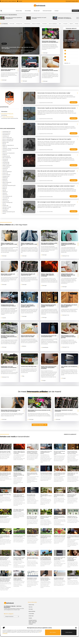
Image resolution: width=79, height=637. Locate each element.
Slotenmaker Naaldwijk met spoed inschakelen (8, 70)
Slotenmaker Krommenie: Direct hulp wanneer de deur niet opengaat (18, 48)
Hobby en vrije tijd (6, 165)
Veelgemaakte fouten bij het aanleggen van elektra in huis (59, 558)
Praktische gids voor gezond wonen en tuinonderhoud (4, 558)
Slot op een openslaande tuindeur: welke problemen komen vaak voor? (28, 305)
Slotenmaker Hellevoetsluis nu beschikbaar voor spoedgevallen (29, 70)
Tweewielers (5, 197)
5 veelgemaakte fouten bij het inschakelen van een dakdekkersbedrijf (45, 558)
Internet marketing (6, 171)
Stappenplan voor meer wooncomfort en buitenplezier (9, 367)
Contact (56, 10)
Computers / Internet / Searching (9, 148)
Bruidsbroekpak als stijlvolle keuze (4, 517)
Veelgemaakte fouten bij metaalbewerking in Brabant (8, 305)
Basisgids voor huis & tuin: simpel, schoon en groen (59, 536)
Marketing (4, 177)
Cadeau (4, 146)
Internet (4, 170)
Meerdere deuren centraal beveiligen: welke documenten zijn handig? (9, 336)
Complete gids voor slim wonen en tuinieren (32, 536)
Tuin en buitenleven (6, 196)
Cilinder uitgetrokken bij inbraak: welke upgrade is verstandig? (47, 275)
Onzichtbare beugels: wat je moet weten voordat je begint (73, 536)
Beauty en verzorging (6, 140)
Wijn (3, 203)
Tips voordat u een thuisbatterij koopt (69, 367)
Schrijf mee (31, 615)
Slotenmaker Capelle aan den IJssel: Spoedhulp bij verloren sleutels (57, 108)
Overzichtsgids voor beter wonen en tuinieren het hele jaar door (68, 336)
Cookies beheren (68, 632)
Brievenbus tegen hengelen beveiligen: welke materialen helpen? (56, 186)
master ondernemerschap (7, 116)
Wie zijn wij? (37, 10)
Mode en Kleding (6, 182)
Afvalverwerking (5, 132)
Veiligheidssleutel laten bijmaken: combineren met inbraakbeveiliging (68, 275)
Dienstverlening (5, 149)
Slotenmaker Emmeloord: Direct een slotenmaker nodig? (54, 93)
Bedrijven (4, 142)
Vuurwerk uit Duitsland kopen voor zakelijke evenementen (54, 155)
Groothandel (5, 163)
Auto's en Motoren (6, 137)
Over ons (30, 606)
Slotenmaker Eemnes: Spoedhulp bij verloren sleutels (50, 70)
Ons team (31, 609)
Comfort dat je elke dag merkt (28, 366)
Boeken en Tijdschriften (7, 145)
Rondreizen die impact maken (72, 578)
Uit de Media (28, 10)
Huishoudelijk (5, 166)
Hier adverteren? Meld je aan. (7, 113)
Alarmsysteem (5, 134)
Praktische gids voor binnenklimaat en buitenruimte (71, 495)
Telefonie (4, 191)
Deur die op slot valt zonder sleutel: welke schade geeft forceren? (56, 171)
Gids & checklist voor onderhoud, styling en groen (5, 536)
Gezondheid (4, 162)
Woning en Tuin (5, 207)
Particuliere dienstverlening (8, 185)
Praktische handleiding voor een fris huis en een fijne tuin (59, 517)
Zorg (3, 213)
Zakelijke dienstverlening (7, 211)
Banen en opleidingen (7, 139)
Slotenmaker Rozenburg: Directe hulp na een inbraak (53, 124)
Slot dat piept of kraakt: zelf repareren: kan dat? (28, 274)
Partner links (19, 10)
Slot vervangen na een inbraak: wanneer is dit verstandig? (54, 202)
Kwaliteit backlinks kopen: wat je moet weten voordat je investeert (33, 622)
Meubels (4, 179)
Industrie (4, 168)
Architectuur (5, 136)
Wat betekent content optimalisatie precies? (32, 578)
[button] (76, 627)
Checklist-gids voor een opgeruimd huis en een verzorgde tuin (45, 536)
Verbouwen (4, 200)
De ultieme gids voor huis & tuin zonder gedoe (19, 536)
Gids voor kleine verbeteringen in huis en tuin (46, 495)
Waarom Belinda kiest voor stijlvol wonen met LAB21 (28, 336)
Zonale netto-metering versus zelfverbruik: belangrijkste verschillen (48, 367)
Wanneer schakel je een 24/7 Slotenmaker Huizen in (32, 558)
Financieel (4, 159)
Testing (3, 193)
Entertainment (5, 156)
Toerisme (4, 194)
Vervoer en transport (6, 202)
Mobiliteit (4, 180)
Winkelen (4, 205)
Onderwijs (4, 183)
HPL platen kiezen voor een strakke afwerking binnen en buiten (18, 510)
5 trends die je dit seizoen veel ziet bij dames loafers (48, 336)
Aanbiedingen (5, 131)
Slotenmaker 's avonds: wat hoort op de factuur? (8, 274)
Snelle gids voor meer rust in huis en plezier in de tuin (59, 495)
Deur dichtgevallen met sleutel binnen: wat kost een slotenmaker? (69, 305)
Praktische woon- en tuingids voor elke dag (72, 517)
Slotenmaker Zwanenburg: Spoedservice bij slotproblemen (50, 42)
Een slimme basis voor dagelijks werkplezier (59, 578)
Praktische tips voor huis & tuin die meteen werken (45, 517)
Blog (3, 143)
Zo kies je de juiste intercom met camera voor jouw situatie (45, 579)
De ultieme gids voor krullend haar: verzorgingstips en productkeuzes (72, 559)
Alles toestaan (53, 632)
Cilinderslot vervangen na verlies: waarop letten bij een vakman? (68, 244)
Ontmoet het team (47, 10)
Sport (3, 190)
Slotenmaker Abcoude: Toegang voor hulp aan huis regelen (54, 139)
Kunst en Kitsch (5, 174)
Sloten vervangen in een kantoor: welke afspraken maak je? (9, 244)
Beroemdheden (32, 611)
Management (5, 176)
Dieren (3, 151)
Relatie (3, 188)
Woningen (4, 43)
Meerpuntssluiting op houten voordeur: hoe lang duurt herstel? (48, 305)
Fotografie (4, 160)
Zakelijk (4, 210)
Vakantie (4, 199)
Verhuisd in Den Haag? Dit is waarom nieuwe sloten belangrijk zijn (32, 517)
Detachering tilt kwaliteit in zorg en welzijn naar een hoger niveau (19, 558)
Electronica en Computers (7, 153)
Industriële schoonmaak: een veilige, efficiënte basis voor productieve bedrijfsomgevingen (5, 579)
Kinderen (4, 173)
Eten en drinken (5, 157)
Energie (4, 154)
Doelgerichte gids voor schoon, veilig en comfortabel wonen (18, 579)
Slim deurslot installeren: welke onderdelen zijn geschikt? (49, 244)
